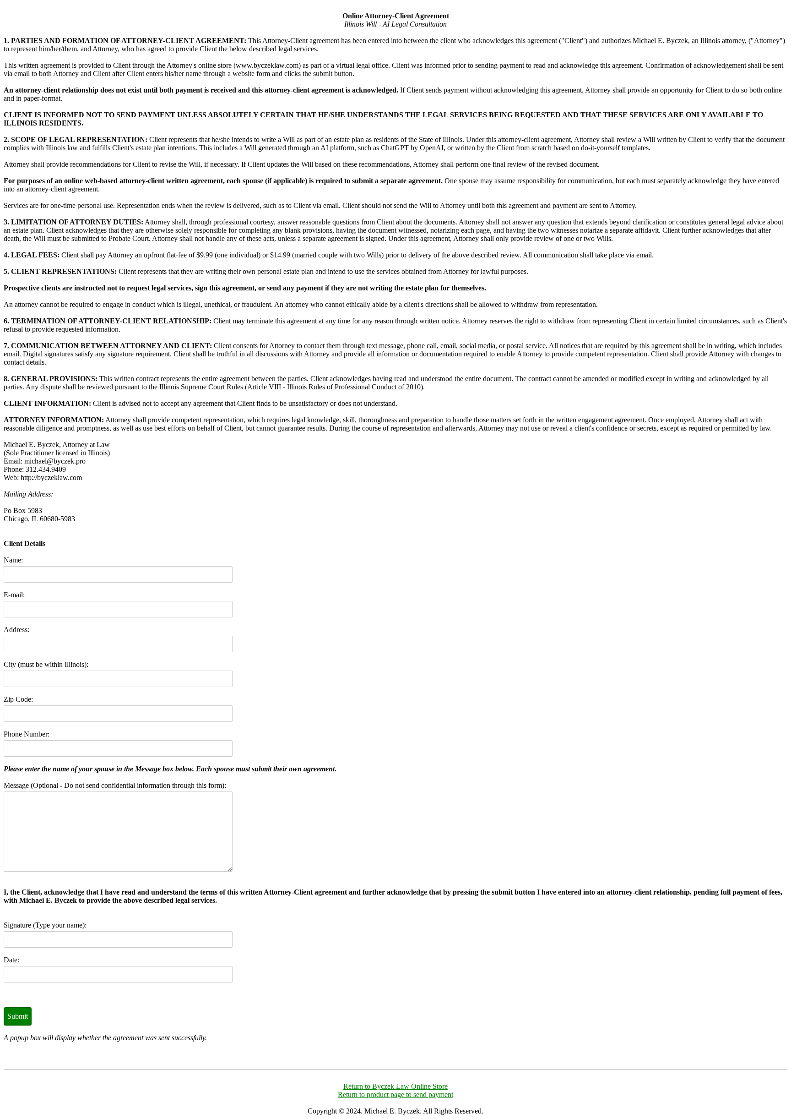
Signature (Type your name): (45, 925)
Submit (17, 1016)
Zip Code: (18, 699)
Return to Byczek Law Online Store (395, 1086)
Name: (13, 560)
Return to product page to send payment (395, 1094)
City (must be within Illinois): (46, 664)
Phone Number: (26, 734)
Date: (11, 960)
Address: (16, 629)
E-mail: (14, 595)
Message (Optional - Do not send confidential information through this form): (115, 785)
